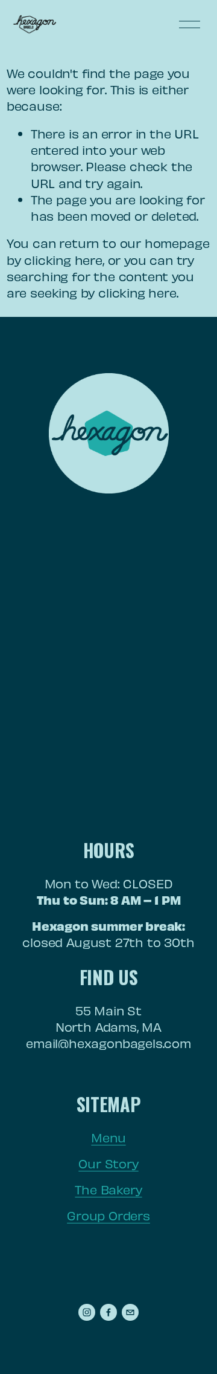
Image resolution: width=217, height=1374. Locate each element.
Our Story (108, 1163)
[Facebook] (108, 1312)
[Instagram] (86, 1312)
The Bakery (108, 1189)
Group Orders (108, 1215)
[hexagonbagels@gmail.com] (130, 1312)
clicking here (63, 259)
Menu (108, 1137)
